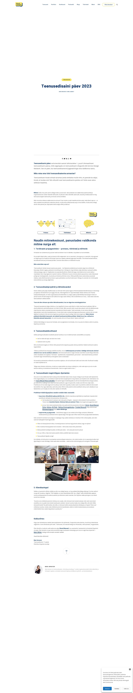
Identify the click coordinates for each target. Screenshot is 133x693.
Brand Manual (94, 405)
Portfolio (53, 4)
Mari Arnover (62, 91)
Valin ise (126, 688)
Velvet (87, 405)
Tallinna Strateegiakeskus (66, 407)
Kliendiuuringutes (47, 409)
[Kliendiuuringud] (19, 4)
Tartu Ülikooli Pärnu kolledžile (45, 381)
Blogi (78, 4)
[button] (130, 669)
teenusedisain (66, 79)
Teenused (45, 4)
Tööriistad (86, 4)
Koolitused (62, 4)
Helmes (49, 407)
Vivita (44, 407)
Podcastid (71, 4)
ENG (99, 4)
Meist (93, 4)
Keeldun (117, 688)
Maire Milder (38, 532)
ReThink (54, 407)
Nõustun (107, 688)
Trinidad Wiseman (80, 407)
